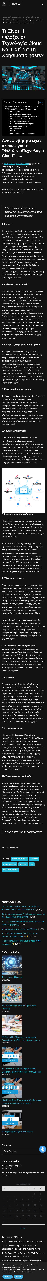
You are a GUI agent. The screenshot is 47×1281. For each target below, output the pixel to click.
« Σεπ (22, 1228)
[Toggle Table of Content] (39, 102)
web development (10, 869)
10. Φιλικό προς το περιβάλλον (24, 133)
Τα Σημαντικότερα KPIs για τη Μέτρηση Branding (23, 1173)
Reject (18, 1277)
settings (29, 1272)
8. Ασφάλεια (17, 128)
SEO (31, 864)
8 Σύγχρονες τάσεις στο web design (17, 1132)
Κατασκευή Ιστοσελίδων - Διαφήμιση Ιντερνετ (20, 17)
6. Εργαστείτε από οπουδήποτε (23, 124)
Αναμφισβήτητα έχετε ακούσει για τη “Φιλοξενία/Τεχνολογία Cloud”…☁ (21, 107)
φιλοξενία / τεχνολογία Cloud (16, 163)
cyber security (9, 864)
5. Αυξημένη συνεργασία (21, 121)
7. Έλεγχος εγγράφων (20, 126)
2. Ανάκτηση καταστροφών (22, 114)
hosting (23, 864)
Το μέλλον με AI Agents (12, 977)
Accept (7, 1277)
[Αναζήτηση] (43, 4)
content (34, 859)
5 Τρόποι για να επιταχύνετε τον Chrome (19, 929)
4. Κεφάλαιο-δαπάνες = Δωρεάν (23, 119)
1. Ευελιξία (16, 111)
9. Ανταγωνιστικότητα (20, 131)
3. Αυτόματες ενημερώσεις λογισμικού (26, 116)
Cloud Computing (9, 20)
